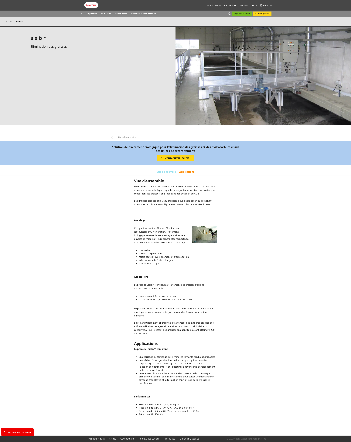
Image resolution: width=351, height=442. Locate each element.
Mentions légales (96, 438)
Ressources (121, 13)
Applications (186, 171)
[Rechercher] (229, 14)
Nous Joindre (229, 5)
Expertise (92, 13)
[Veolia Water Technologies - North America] (91, 5)
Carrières (243, 5)
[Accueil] (82, 13)
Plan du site (169, 438)
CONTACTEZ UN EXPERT (177, 158)
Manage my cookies (189, 438)
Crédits (112, 438)
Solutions (106, 13)
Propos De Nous (214, 5)
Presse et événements (143, 13)
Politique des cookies (149, 438)
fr (253, 5)
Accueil (9, 21)
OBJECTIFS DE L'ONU (242, 14)
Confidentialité (127, 438)
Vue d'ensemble (166, 171)
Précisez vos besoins (19, 432)
